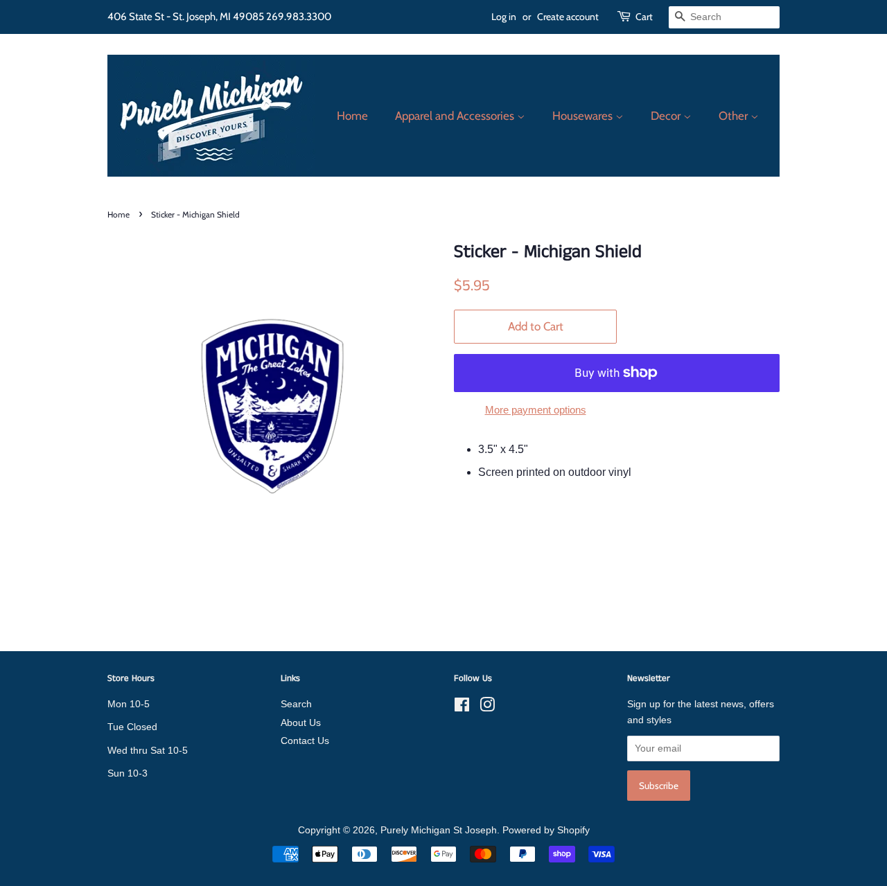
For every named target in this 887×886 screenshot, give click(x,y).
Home (352, 116)
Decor (667, 116)
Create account (568, 16)
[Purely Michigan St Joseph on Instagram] (487, 707)
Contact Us (305, 741)
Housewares (583, 116)
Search (296, 704)
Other (734, 116)
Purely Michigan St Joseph (438, 830)
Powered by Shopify (546, 830)
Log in (503, 16)
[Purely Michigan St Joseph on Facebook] (462, 707)
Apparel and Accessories (456, 116)
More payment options (535, 410)
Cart (644, 16)
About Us (301, 723)
